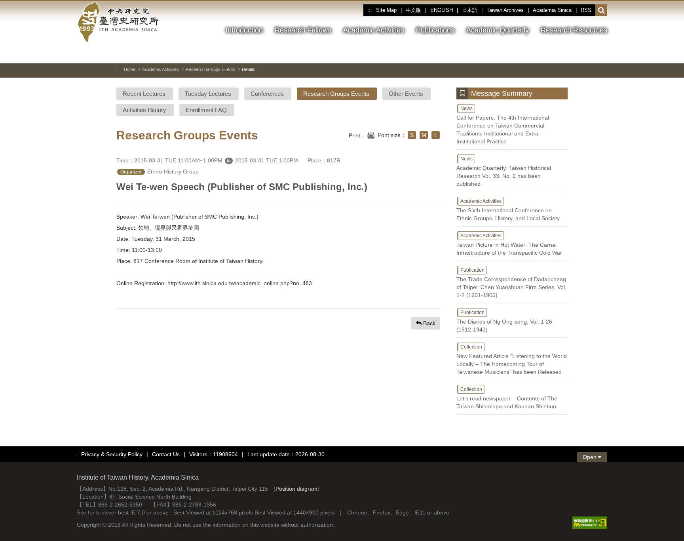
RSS (586, 10)
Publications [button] (435, 30)
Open (590, 457)
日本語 (469, 10)
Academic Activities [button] (373, 30)
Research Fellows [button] (303, 30)
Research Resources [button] (574, 30)
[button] (601, 11)
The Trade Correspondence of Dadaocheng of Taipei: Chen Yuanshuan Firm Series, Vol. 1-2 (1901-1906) (511, 282)
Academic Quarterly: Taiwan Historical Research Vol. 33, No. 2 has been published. (503, 171)
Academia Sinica (552, 10)
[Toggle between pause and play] (558, 53)
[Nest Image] (587, 53)
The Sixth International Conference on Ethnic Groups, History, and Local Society (508, 209)
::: (369, 10)
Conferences (267, 93)
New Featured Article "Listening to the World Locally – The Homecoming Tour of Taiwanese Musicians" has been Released (511, 359)
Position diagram (296, 489)
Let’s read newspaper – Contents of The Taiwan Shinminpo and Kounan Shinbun (506, 398)
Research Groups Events (210, 69)
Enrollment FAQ (206, 110)
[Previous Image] (573, 53)
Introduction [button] (244, 30)
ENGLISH (441, 10)
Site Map (386, 10)
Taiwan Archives (505, 10)
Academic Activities (160, 69)
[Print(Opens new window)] (370, 134)
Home (129, 69)
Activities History (144, 110)
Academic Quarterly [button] (497, 30)
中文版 (413, 10)
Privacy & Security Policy (111, 454)
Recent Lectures (144, 93)
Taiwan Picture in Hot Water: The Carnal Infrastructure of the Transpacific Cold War (509, 244)
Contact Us (166, 454)
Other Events (406, 93)
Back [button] (428, 323)
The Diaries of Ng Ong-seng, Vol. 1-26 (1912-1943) (504, 321)
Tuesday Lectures (208, 93)
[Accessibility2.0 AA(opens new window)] (589, 522)
